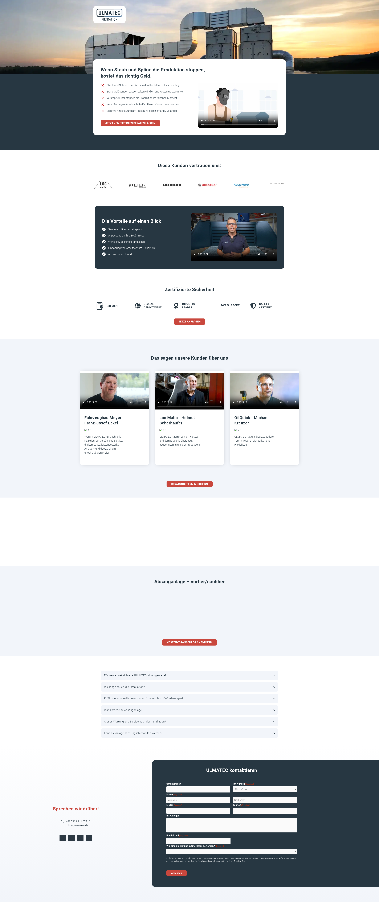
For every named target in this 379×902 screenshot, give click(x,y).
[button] (189, 675)
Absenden (176, 873)
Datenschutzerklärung (186, 858)
